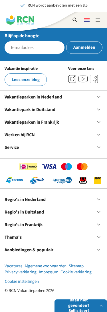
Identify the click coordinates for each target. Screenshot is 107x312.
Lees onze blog (26, 80)
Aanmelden (84, 47)
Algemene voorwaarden (45, 266)
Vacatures (13, 266)
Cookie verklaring (76, 272)
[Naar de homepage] (20, 20)
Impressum (48, 272)
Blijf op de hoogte (22, 36)
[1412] (83, 79)
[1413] (72, 79)
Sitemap (76, 266)
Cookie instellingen (22, 282)
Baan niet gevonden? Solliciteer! (78, 305)
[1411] (94, 79)
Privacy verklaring (21, 272)
